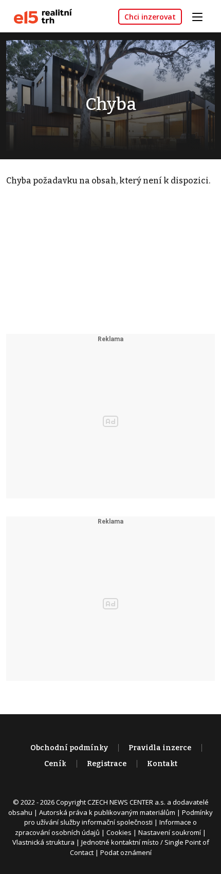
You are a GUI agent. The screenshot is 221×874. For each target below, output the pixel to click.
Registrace (106, 763)
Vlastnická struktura (43, 842)
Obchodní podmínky (69, 747)
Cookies (119, 832)
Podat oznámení (126, 852)
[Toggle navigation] (201, 16)
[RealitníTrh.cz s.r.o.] (39, 16)
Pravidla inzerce (159, 747)
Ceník (55, 763)
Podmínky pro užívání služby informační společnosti (118, 817)
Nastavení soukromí (169, 832)
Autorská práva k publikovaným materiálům (107, 812)
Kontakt (162, 763)
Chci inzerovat (150, 17)
